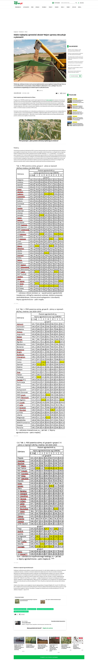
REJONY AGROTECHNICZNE (32, 609)
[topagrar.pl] (18, 2)
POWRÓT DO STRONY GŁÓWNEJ (49, 657)
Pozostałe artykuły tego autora (58, 621)
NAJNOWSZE (73, 46)
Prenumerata (18, 7)
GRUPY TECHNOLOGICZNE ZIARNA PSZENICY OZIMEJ (45, 609)
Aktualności (26, 7)
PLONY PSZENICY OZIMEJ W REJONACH (20, 609)
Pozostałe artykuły (74, 76)
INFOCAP (74, 7)
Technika (44, 7)
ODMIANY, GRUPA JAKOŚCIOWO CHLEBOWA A (21, 611)
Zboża (26, 31)
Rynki (32, 7)
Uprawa (37, 7)
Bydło (62, 7)
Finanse (56, 7)
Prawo (50, 7)
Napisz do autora (48, 628)
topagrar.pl (16, 31)
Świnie (68, 7)
